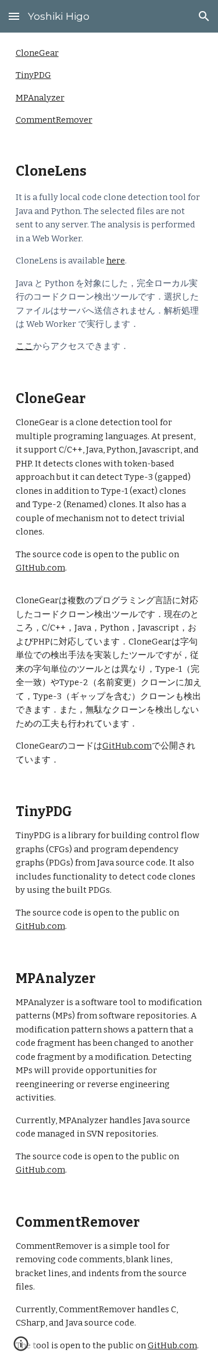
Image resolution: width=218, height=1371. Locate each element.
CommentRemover (54, 120)
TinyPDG (33, 75)
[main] (109, 256)
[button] (14, 16)
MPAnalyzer (40, 97)
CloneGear (37, 53)
